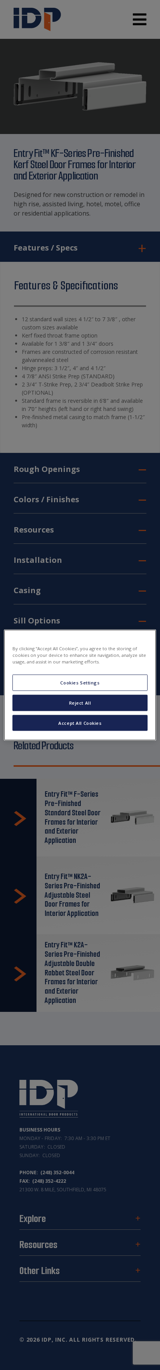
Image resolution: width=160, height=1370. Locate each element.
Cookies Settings (79, 682)
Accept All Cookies (79, 723)
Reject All (80, 702)
